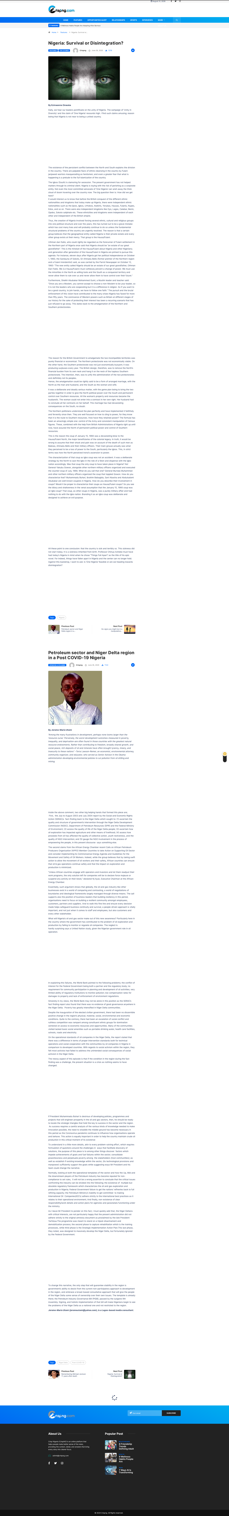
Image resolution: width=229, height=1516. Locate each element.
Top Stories (64, 50)
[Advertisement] (137, 11)
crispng (83, 50)
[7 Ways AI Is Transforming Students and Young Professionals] (111, 1470)
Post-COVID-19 (78, 1362)
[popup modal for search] (177, 20)
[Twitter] (175, 1)
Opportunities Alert (97, 20)
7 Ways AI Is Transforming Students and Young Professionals (83, 26)
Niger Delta (63, 1362)
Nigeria (61, 618)
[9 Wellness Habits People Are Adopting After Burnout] (111, 1457)
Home (65, 20)
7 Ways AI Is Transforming (126, 1471)
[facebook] (171, 1)
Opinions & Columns (57, 665)
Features (78, 20)
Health (121, 1454)
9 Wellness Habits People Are (126, 1459)
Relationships (118, 20)
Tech (121, 1468)
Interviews (147, 20)
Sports (133, 20)
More (160, 20)
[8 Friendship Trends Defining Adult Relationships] (111, 1445)
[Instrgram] (180, 1)
